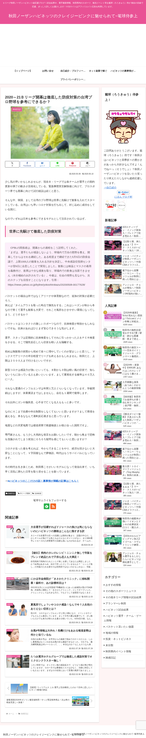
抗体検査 (38, 493)
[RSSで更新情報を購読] (53, 506)
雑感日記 (11, 493)
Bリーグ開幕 (25, 493)
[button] (87, 164)
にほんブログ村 (123, 196)
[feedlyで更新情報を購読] (46, 506)
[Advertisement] (73, 45)
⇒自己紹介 (110, 187)
